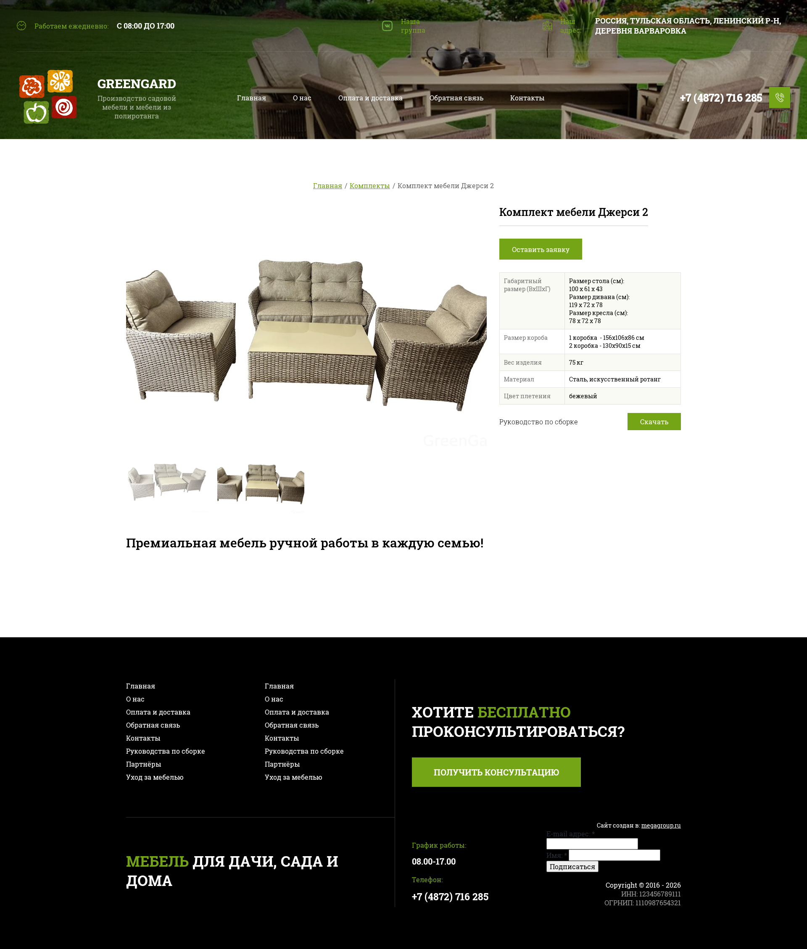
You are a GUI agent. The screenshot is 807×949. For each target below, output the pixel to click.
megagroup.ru (661, 825)
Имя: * (556, 855)
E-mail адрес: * (570, 833)
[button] (540, 249)
